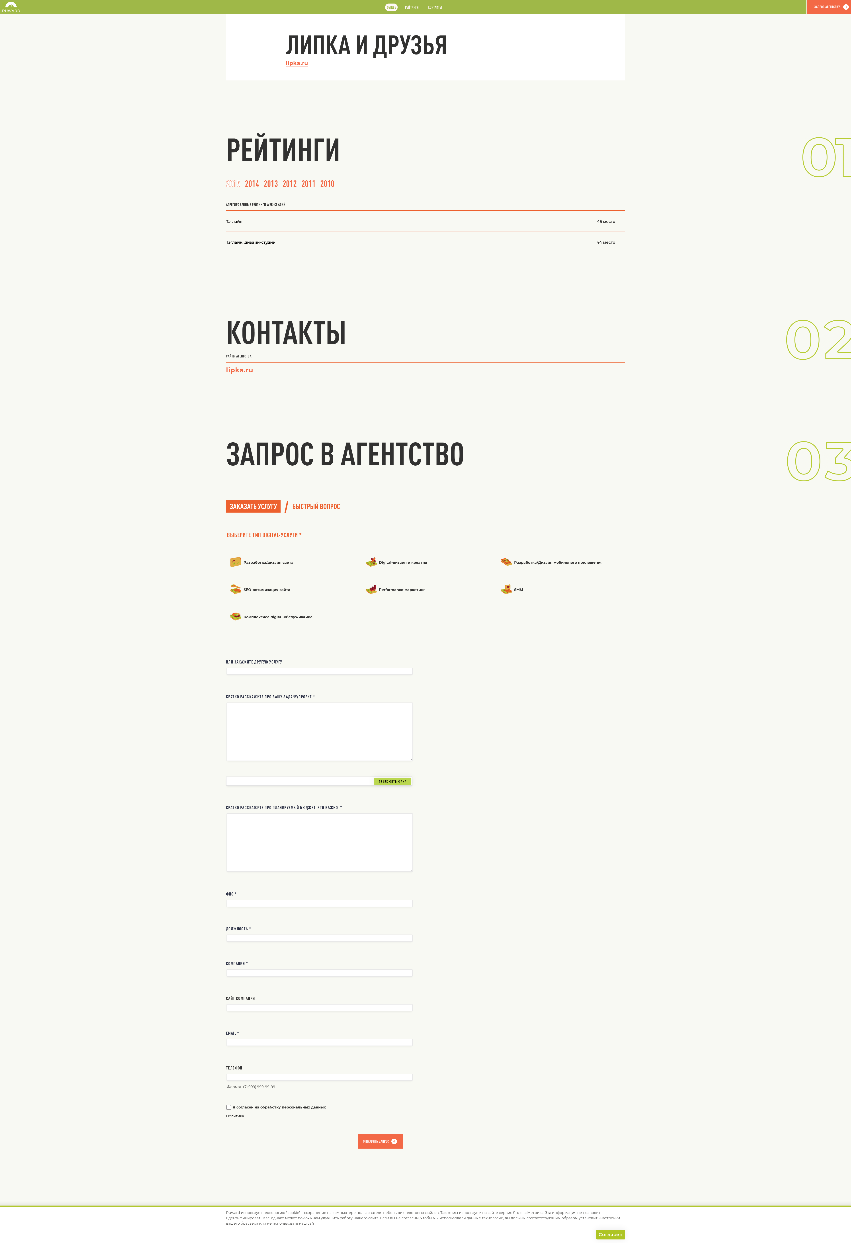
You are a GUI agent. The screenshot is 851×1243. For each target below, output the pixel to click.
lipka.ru (297, 63)
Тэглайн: (250, 242)
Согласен (611, 1234)
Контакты (435, 7)
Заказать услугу (253, 506)
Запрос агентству (827, 7)
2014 (252, 183)
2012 (290, 183)
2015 (233, 183)
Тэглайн (234, 221)
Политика (235, 1116)
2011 (308, 183)
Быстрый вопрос (316, 506)
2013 (271, 183)
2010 (327, 183)
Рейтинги (412, 7)
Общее (391, 7)
